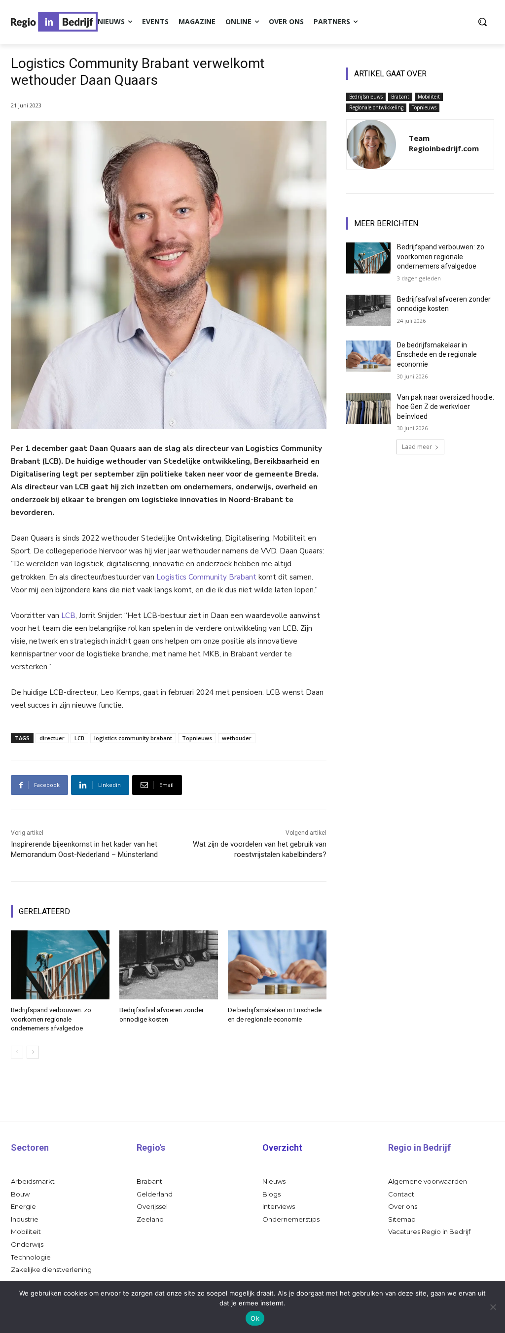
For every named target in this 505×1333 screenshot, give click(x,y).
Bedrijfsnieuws (366, 96)
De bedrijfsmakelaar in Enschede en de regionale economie (437, 354)
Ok (255, 1318)
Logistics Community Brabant (206, 577)
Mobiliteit (429, 96)
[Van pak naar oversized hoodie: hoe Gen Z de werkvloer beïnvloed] (368, 408)
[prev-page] (17, 1052)
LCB (68, 615)
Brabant (400, 96)
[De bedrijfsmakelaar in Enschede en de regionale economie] (277, 964)
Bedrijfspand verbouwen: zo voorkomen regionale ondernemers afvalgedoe (51, 1018)
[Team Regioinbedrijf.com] (371, 144)
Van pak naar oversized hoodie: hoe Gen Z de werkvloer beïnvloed (445, 406)
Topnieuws (197, 738)
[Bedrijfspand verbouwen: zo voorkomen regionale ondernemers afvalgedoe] (60, 964)
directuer (52, 738)
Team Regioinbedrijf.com (444, 143)
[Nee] (493, 1307)
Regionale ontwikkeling (376, 107)
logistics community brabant (133, 738)
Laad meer (417, 447)
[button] (482, 22)
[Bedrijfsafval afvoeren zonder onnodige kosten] (168, 964)
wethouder (237, 738)
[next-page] (33, 1052)
